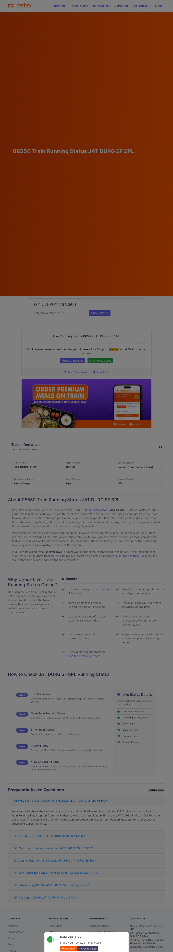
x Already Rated (88, 948)
